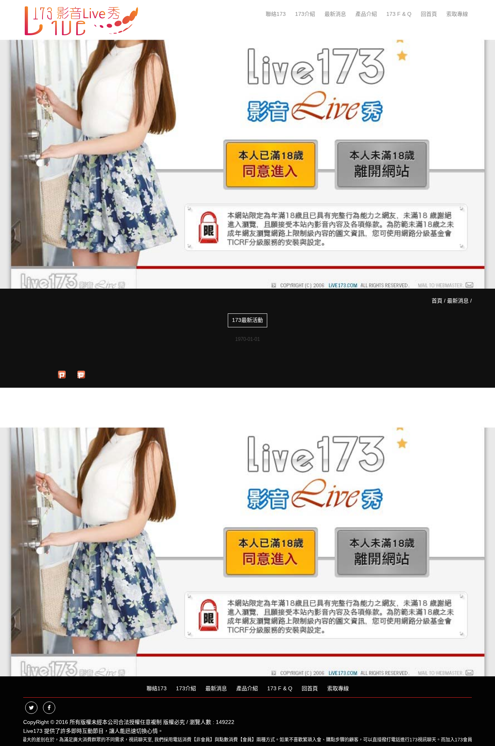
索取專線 (457, 14)
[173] (81, 18)
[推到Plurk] (62, 374)
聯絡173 (276, 14)
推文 (80, 375)
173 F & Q (398, 14)
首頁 (437, 301)
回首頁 (429, 14)
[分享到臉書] (49, 708)
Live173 (33, 731)
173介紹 (305, 14)
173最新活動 (247, 320)
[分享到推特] (31, 708)
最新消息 (335, 14)
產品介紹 (366, 14)
